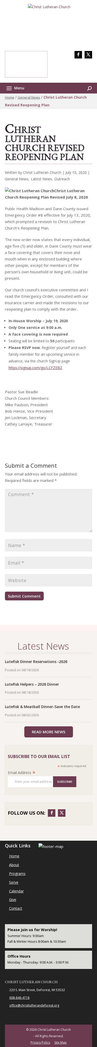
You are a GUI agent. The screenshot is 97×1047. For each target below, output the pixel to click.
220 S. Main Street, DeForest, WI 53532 (37, 990)
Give (12, 899)
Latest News (41, 178)
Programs (17, 873)
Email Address (21, 773)
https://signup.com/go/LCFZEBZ (35, 367)
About (14, 864)
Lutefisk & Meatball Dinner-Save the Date (42, 706)
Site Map (60, 1042)
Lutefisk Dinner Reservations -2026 (36, 661)
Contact (15, 908)
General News (29, 97)
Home (9, 97)
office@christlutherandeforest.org (34, 1005)
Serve (13, 882)
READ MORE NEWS (48, 731)
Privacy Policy (40, 1042)
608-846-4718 (80, 68)
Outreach (62, 178)
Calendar (16, 891)
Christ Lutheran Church (31, 982)
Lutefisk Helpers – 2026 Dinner (32, 684)
